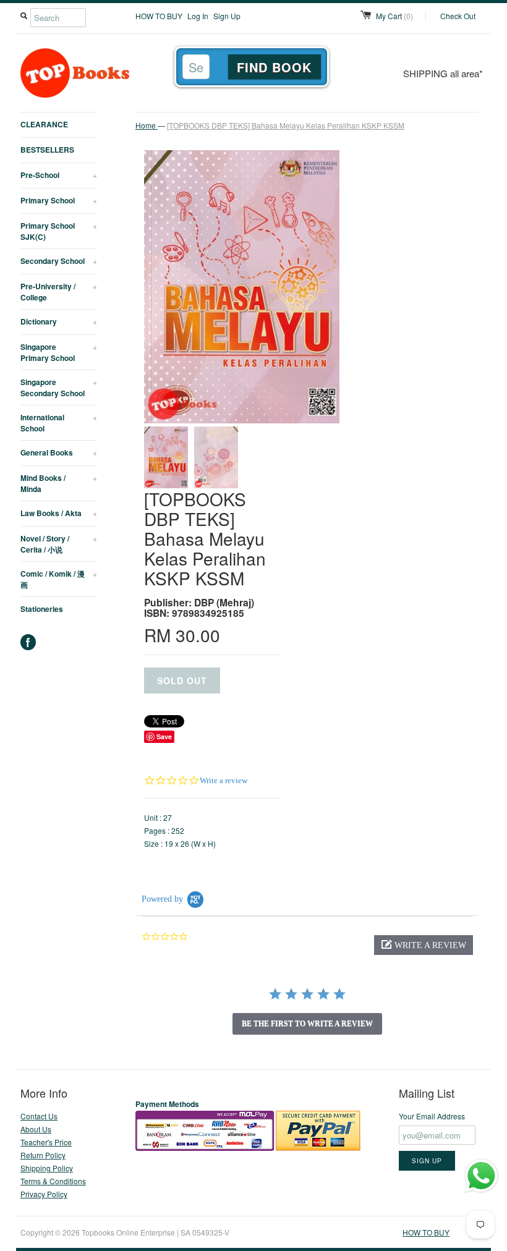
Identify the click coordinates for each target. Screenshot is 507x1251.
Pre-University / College (58, 292)
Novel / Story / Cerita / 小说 (58, 544)
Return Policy (43, 1155)
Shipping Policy (46, 1168)
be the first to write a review (307, 1023)
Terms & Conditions (53, 1181)
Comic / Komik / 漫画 (58, 579)
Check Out (457, 16)
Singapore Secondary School (58, 387)
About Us (35, 1129)
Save (164, 736)
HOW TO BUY (158, 16)
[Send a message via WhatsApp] (481, 1175)
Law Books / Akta (58, 513)
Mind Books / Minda (58, 483)
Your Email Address (432, 1116)
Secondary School (58, 260)
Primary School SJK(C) (58, 231)
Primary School (58, 200)
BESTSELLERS (47, 149)
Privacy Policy (43, 1194)
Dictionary (58, 321)
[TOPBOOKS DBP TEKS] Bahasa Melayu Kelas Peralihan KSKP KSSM (285, 125)
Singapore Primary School (58, 352)
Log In (197, 16)
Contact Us (39, 1116)
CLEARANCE (44, 124)
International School (58, 423)
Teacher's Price (46, 1142)
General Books (58, 452)
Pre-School (58, 174)
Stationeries (41, 608)
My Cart (394, 16)
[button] (423, 945)
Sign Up (227, 16)
